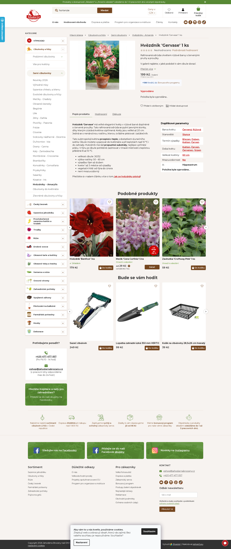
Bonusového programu (169, 82)
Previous (70, 227)
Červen (195, 142)
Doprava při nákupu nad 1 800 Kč (72, 424)
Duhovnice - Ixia (41, 141)
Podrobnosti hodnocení (185, 50)
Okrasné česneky (42, 104)
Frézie (36, 127)
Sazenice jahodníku (43, 213)
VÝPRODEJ (38, 41)
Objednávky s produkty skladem (189, 426)
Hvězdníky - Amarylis (45, 184)
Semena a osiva (41, 272)
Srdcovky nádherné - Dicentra (49, 137)
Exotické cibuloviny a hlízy (47, 94)
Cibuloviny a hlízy (42, 49)
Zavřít (145, 103)
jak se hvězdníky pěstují (127, 176)
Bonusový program (125, 483)
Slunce (186, 134)
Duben (195, 139)
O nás (74, 472)
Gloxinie (37, 132)
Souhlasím (149, 531)
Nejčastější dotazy (124, 491)
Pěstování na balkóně (44, 306)
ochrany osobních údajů (169, 503)
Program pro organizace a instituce (88, 483)
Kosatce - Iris (39, 179)
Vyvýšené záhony (42, 297)
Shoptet (177, 544)
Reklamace (121, 495)
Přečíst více (147, 69)
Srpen (197, 150)
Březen (186, 139)
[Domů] (78, 35)
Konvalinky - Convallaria (46, 165)
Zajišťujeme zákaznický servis (101, 424)
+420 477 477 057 (46, 356)
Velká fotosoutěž (123, 472)
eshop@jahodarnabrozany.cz (46, 369)
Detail (152, 267)
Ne (184, 160)
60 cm (185, 155)
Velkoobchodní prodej (82, 476)
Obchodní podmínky (125, 499)
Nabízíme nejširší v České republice (43, 426)
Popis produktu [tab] (81, 114)
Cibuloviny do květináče (46, 189)
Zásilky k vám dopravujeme (131, 424)
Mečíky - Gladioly (42, 99)
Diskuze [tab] (116, 114)
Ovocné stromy (41, 280)
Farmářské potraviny (43, 314)
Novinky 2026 (40, 80)
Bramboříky (39, 160)
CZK (151, 13)
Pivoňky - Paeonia (42, 123)
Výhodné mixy (40, 85)
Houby (36, 323)
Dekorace (38, 331)
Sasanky (37, 175)
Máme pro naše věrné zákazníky (160, 424)
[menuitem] (55, 22)
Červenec (187, 150)
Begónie (37, 108)
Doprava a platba (123, 476)
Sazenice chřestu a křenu (46, 89)
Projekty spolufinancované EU (86, 480)
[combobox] (82, 10)
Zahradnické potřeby (44, 289)
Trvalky (37, 230)
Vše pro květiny (41, 64)
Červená (187, 129)
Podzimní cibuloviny (44, 56)
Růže (36, 238)
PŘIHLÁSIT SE (167, 509)
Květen (186, 142)
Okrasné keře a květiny (45, 255)
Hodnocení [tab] (101, 114)
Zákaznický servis (124, 480)
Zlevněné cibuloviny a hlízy (47, 195)
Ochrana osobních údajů (127, 502)
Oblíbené (169, 13)
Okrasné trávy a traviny (45, 264)
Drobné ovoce (40, 247)
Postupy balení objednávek (128, 487)
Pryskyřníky (39, 170)
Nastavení (81, 542)
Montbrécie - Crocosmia (45, 156)
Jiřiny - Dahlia (40, 118)
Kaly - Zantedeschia (43, 151)
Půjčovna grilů (34, 495)
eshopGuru (198, 544)
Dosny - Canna (40, 146)
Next (206, 227)
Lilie (35, 113)
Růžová (197, 129)
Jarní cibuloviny (42, 73)
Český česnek (40, 204)
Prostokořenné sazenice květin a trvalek (42, 221)
